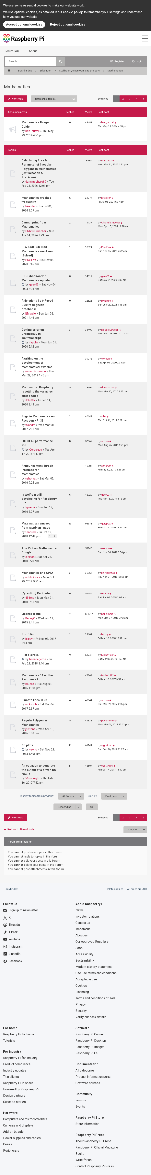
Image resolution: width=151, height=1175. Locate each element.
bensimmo (107, 613)
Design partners (14, 1095)
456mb (29, 597)
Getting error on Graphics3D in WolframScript (33, 334)
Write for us (84, 1160)
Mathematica (17, 86)
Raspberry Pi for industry (20, 1058)
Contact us (83, 923)
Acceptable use (86, 979)
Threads (14, 925)
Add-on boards (13, 1132)
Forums (81, 1100)
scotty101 (107, 765)
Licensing (82, 992)
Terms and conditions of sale (95, 998)
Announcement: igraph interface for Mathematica (37, 470)
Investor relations (88, 916)
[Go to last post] (115, 123)
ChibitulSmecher (35, 231)
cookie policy (73, 12)
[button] (143, 98)
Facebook (15, 961)
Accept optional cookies (24, 24)
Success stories (14, 1102)
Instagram (15, 946)
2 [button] (123, 98)
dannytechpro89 (35, 181)
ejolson (105, 358)
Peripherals (11, 1150)
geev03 (34, 284)
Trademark (83, 929)
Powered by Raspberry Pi (21, 1089)
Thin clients (11, 1077)
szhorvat (31, 478)
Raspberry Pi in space (18, 1083)
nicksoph (31, 704)
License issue (31, 613)
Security (81, 1011)
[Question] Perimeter (36, 593)
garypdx (106, 523)
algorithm (106, 745)
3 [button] (130, 98)
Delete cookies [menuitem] (114, 889)
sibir (103, 416)
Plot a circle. (30, 654)
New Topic (17, 98)
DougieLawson (110, 329)
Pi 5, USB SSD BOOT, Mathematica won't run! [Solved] (37, 251)
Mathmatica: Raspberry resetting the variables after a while (37, 391)
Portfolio (28, 634)
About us (82, 935)
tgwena (30, 507)
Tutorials (9, 1040)
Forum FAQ (12, 51)
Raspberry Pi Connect (90, 1034)
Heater (105, 593)
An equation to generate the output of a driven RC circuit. (39, 770)
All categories (85, 1070)
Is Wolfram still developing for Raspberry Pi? (39, 499)
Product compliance (16, 1064)
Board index (11, 889)
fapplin (33, 342)
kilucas (29, 683)
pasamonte (107, 720)
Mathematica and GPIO (37, 572)
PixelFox (30, 260)
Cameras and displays (18, 1125)
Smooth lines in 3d (34, 700)
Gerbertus (35, 449)
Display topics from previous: (47, 796)
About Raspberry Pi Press (93, 1141)
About (33, 51)
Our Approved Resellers (92, 941)
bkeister (30, 206)
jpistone (30, 729)
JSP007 (30, 400)
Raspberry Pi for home (18, 1034)
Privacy (81, 1004)
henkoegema (37, 659)
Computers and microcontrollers (25, 1119)
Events (80, 1106)
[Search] (60, 61)
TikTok (13, 932)
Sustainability (85, 960)
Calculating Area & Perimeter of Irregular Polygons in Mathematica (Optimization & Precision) (39, 169)
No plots (27, 745)
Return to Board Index (21, 829)
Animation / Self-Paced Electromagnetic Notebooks (37, 305)
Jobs (79, 948)
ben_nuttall (32, 131)
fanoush (30, 532)
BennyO (30, 618)
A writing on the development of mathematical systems (37, 363)
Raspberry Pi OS (87, 1053)
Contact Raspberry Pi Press (95, 1166)
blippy (29, 638)
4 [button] (136, 98)
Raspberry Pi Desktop (91, 1040)
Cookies (81, 985)
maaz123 (106, 160)
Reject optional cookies (67, 24)
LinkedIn (14, 954)
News (80, 910)
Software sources (88, 1083)
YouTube (14, 939)
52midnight (32, 778)
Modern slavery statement (94, 967)
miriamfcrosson (35, 371)
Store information (87, 1124)
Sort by (102, 796)
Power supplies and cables (22, 1138)
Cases (7, 1144)
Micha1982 (107, 654)
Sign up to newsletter (23, 910)
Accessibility (84, 954)
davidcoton (107, 387)
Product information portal (93, 1077)
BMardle (30, 313)
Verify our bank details (91, 1017)
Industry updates (14, 1070)
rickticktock (32, 577)
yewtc (33, 749)
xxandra (30, 424)
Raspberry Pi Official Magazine (97, 1147)
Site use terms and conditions (96, 973)
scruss (105, 441)
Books (80, 1154)
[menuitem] (137, 61)
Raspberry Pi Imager (90, 1047)
